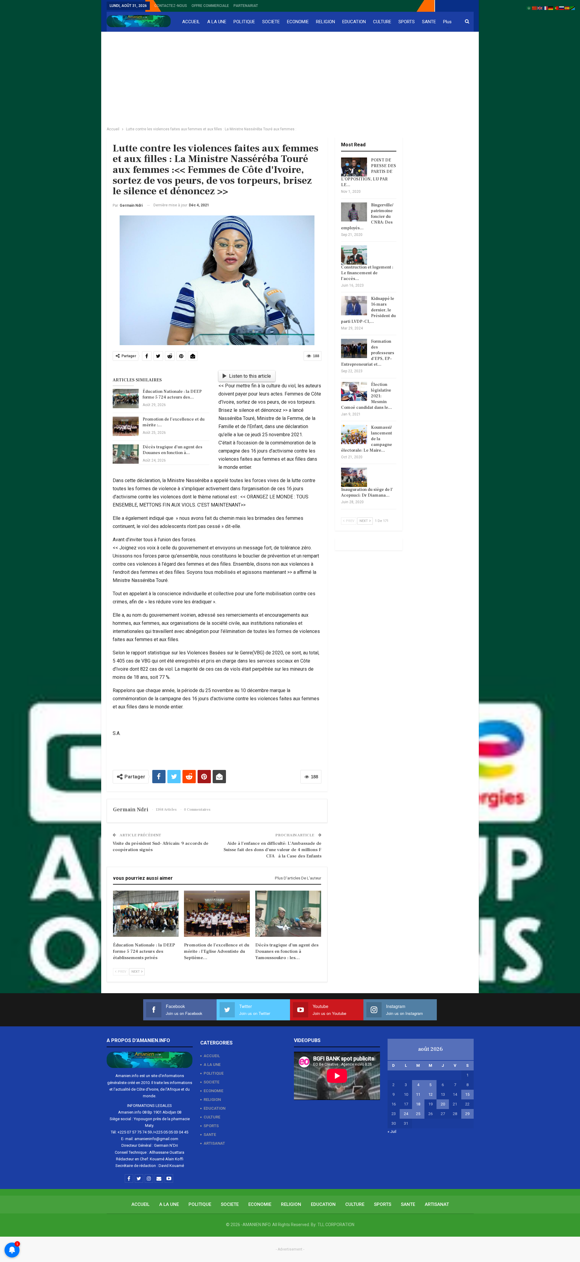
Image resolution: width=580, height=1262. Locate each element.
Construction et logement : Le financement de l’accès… (367, 273)
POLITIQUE (244, 21)
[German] (551, 7)
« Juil (392, 1131)
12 (430, 1094)
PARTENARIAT (246, 6)
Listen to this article (250, 376)
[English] (540, 7)
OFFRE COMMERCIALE (210, 6)
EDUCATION (354, 21)
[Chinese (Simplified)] (534, 7)
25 (418, 1113)
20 (443, 1104)
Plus (447, 21)
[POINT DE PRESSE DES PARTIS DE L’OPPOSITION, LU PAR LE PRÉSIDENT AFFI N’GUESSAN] (354, 167)
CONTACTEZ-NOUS (170, 6)
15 (467, 1094)
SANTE (429, 21)
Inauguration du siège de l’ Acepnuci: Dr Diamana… (367, 492)
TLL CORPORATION (335, 1224)
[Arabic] (529, 7)
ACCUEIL (191, 21)
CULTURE (382, 21)
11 (418, 1094)
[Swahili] (572, 7)
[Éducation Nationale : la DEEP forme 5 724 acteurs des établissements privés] (126, 398)
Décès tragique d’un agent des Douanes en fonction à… (172, 450)
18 (418, 1104)
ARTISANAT (214, 1143)
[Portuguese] (556, 7)
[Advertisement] (290, 77)
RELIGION (325, 21)
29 (467, 1113)
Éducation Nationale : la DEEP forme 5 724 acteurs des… (172, 394)
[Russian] (562, 7)
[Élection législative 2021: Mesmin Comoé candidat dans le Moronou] (354, 391)
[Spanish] (567, 7)
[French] (545, 7)
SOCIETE (271, 21)
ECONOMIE (298, 21)
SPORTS (406, 21)
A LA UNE (216, 21)
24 (406, 1113)
